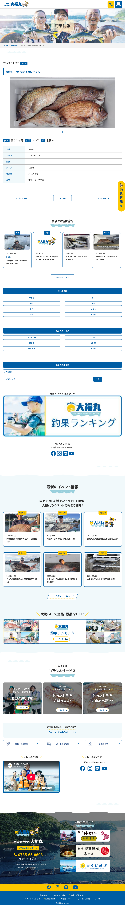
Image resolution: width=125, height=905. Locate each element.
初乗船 (31, 343)
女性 (93, 337)
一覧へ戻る (62, 198)
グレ (93, 298)
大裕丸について (67, 898)
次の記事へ (102, 198)
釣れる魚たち (50, 898)
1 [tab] (62, 130)
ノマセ (93, 309)
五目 (31, 309)
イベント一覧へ (62, 596)
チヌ (31, 303)
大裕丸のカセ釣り (59, 895)
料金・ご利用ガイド (78, 895)
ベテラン (93, 343)
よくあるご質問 (84, 898)
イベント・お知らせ (32, 898)
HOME (6, 45)
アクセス (98, 898)
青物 (93, 303)
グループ (31, 348)
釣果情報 (14, 45)
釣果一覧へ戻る (62, 277)
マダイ (23, 63)
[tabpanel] (62, 102)
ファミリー (31, 337)
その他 (93, 314)
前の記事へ (23, 198)
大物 (31, 314)
